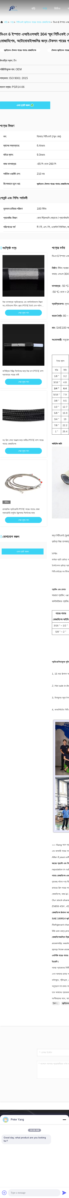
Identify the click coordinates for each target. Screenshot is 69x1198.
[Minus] (64, 1120)
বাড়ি (33, 8)
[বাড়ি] (13, 8)
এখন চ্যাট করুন (23, 105)
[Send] (64, 1192)
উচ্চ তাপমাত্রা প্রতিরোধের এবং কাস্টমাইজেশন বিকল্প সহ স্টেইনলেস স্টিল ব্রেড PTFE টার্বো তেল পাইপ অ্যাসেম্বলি (23, 306)
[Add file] (4, 1192)
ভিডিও (57, 8)
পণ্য (45, 8)
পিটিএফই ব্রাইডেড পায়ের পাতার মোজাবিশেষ (33, 22)
